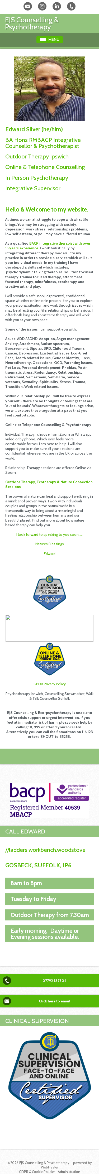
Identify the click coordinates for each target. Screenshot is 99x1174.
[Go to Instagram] (42, 6)
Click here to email (54, 1001)
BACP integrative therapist (52, 243)
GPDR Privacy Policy (50, 684)
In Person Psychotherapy (36, 177)
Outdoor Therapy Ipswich (37, 156)
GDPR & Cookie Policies (37, 1172)
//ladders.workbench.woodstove (45, 849)
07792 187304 (55, 980)
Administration (69, 1172)
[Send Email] (28, 6)
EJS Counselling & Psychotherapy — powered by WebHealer (55, 1165)
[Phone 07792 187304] (71, 6)
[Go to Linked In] (57, 6)
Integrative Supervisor (33, 188)
